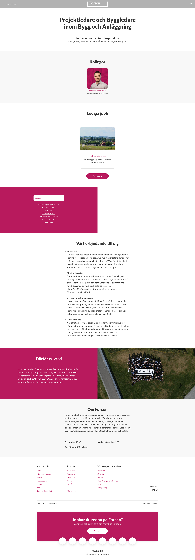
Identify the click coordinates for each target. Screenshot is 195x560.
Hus (99, 484)
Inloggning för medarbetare (47, 503)
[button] (191, 4)
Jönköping (71, 474)
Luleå (69, 487)
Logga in (97, 531)
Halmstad (71, 470)
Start (39, 470)
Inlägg (39, 484)
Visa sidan (48, 223)
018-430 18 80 (48, 219)
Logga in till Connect (150, 503)
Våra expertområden (45, 474)
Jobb (38, 487)
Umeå (69, 484)
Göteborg (71, 477)
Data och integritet (44, 491)
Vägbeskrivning (48, 213)
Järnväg (101, 474)
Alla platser (72, 491)
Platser (39, 477)
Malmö (70, 481)
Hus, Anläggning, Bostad (108, 481)
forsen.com (154, 486)
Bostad (100, 477)
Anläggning (102, 487)
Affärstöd (101, 470)
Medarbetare (42, 481)
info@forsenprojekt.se (49, 216)
